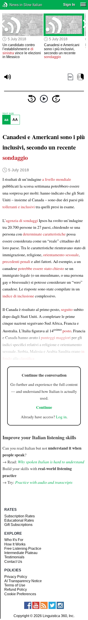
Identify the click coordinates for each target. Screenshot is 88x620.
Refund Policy (15, 589)
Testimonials (14, 557)
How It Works (14, 544)
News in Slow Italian (11, 5)
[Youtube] (35, 605)
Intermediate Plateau (20, 553)
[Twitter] (52, 605)
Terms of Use (14, 585)
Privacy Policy (15, 577)
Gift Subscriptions (18, 525)
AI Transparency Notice (23, 581)
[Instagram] (60, 605)
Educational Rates (19, 520)
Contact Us (13, 561)
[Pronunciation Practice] (80, 76)
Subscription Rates (19, 516)
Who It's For (13, 540)
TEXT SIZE (8, 114)
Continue (44, 407)
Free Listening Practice (22, 548)
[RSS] (44, 605)
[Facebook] (27, 605)
